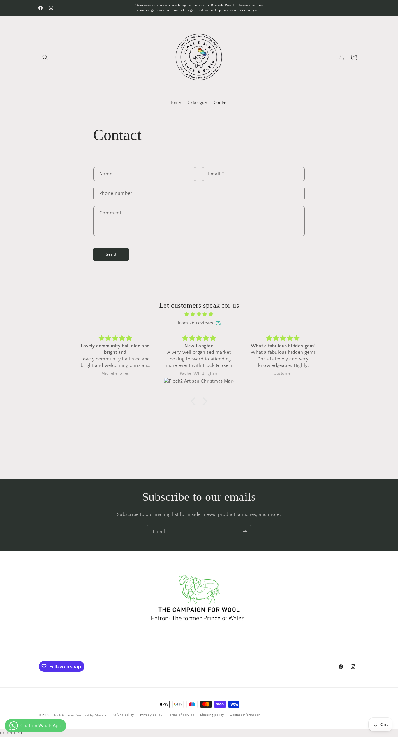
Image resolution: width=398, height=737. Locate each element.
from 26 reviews (195, 322)
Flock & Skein (63, 715)
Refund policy (123, 715)
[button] (45, 57)
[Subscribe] (244, 531)
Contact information (245, 715)
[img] (199, 314)
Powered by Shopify (91, 715)
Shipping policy (212, 715)
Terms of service (181, 715)
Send (111, 254)
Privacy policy (151, 715)
